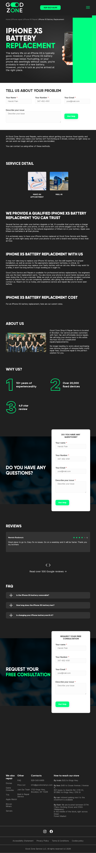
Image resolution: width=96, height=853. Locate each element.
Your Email (69, 97)
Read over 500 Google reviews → (48, 571)
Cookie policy (77, 841)
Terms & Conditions (60, 841)
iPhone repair (17, 19)
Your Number (41, 97)
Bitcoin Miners (9, 805)
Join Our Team (23, 789)
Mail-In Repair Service (23, 795)
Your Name (11, 97)
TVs (7, 795)
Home (8, 19)
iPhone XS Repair (30, 19)
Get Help (71, 116)
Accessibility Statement (23, 841)
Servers (9, 811)
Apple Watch (11, 799)
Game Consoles (10, 789)
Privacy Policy (43, 841)
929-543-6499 (50, 7)
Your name (60, 443)
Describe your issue (15, 110)
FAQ (19, 780)
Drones (9, 783)
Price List (21, 785)
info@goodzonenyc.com (41, 785)
